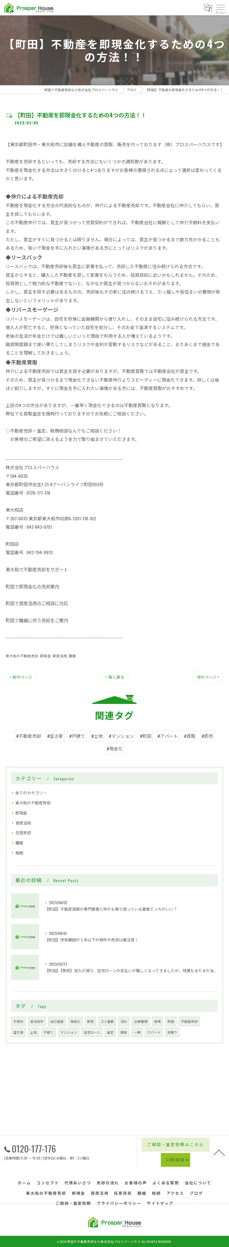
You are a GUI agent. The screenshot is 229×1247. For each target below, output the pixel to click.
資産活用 (60, 655)
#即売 (207, 736)
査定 (110, 1032)
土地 (33, 1032)
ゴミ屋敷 (107, 1021)
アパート (154, 1032)
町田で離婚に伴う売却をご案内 (37, 620)
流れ (124, 1021)
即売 (90, 1021)
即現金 (45, 655)
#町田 (145, 736)
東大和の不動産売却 (22, 655)
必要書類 (140, 1021)
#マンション (121, 736)
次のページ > (208, 677)
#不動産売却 (28, 736)
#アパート (168, 736)
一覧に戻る (114, 677)
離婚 (72, 655)
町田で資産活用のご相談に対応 (37, 603)
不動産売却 (189, 1021)
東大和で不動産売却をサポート (37, 569)
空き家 (18, 1032)
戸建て (49, 1032)
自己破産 (57, 1021)
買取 (123, 1032)
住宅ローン (92, 1032)
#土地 (97, 736)
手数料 (18, 1021)
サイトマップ (160, 1203)
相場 (157, 1021)
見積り (172, 1032)
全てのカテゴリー (31, 792)
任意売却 (23, 832)
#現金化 (115, 748)
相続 (19, 853)
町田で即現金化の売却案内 (32, 586)
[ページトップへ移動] (219, 1152)
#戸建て (77, 736)
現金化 (75, 1021)
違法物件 (37, 1021)
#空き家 (55, 736)
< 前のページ (21, 677)
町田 (171, 1021)
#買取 (189, 736)
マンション (68, 1032)
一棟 (137, 1032)
